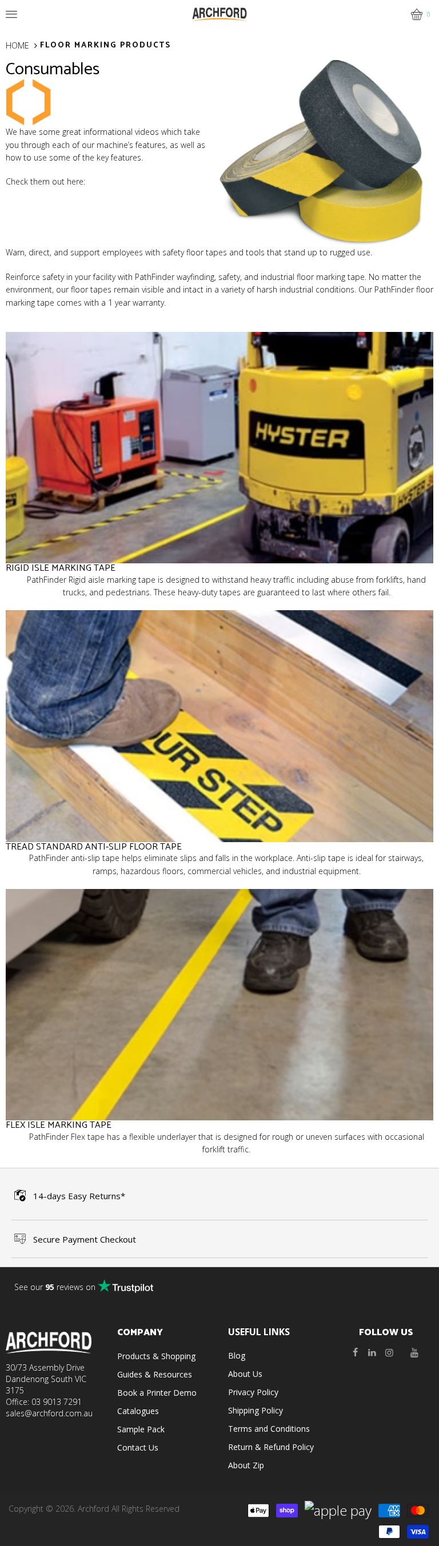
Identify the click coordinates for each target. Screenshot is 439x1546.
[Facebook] (355, 1352)
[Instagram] (389, 1352)
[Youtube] (414, 1352)
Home (17, 45)
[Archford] (219, 13)
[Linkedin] (372, 1352)
